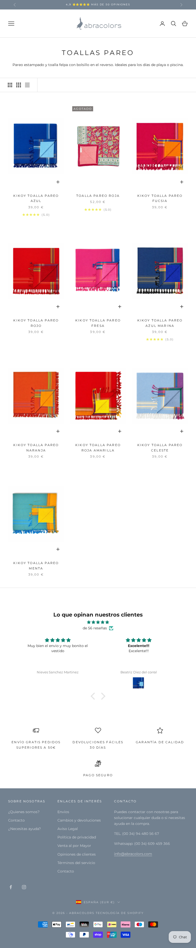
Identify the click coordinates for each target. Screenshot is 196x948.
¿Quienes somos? (24, 812)
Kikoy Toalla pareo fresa (98, 322)
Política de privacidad (76, 837)
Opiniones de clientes (76, 854)
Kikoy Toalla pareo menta (36, 565)
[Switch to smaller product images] (18, 85)
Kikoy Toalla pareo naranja (36, 447)
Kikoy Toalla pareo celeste (160, 447)
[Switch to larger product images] (10, 85)
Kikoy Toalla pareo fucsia (160, 198)
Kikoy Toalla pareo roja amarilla (98, 447)
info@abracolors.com (133, 854)
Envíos (63, 812)
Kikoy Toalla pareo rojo (36, 322)
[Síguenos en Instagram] (24, 887)
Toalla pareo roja (98, 196)
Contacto (16, 820)
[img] (98, 622)
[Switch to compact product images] (27, 85)
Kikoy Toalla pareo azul (36, 198)
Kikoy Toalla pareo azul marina (160, 322)
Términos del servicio (76, 862)
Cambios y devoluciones (79, 820)
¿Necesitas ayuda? (24, 828)
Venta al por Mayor (74, 845)
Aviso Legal (67, 828)
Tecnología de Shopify (120, 913)
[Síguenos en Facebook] (10, 887)
